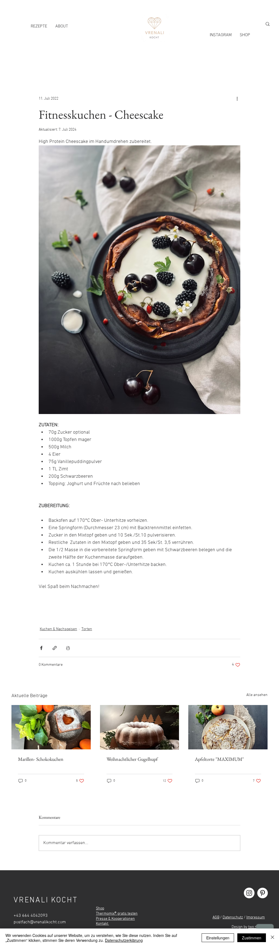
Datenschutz (233, 917)
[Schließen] (272, 938)
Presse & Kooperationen (115, 919)
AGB (216, 917)
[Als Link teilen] (54, 648)
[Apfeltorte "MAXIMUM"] (228, 727)
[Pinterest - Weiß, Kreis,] (262, 893)
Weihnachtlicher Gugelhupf (132, 759)
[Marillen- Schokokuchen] (51, 727)
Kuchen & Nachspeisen (58, 629)
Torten (86, 629)
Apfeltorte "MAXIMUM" (219, 759)
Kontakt (102, 923)
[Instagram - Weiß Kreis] (249, 893)
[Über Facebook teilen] (41, 648)
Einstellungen (217, 937)
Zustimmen (251, 937)
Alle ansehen (257, 695)
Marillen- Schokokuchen (40, 759)
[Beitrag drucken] (68, 648)
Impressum (255, 917)
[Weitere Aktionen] (237, 98)
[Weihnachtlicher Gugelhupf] (139, 727)
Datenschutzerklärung (124, 940)
